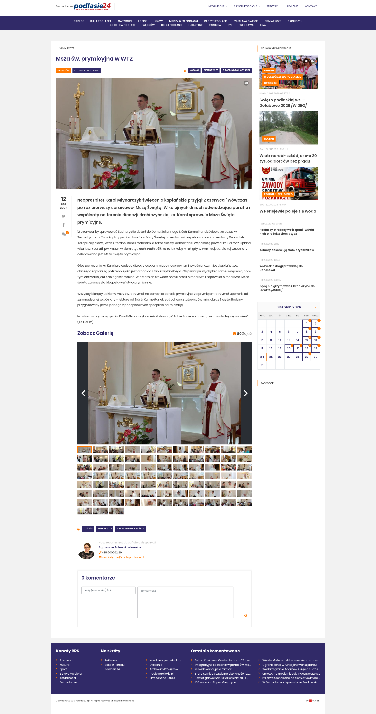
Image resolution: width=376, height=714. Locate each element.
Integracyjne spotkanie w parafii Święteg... (224, 665)
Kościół (63, 70)
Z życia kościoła (71, 674)
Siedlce (79, 21)
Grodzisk (270, 83)
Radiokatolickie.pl (162, 674)
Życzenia (156, 665)
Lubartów (195, 25)
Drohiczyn (294, 21)
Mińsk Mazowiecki (246, 21)
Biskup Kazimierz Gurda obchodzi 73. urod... (224, 660)
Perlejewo (285, 194)
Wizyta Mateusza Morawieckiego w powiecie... (291, 660)
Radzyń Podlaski (215, 21)
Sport (63, 669)
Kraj (263, 25)
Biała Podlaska (100, 21)
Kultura (65, 665)
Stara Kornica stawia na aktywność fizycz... (224, 674)
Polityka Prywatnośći (123, 700)
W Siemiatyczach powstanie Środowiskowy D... (291, 682)
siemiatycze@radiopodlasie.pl (122, 557)
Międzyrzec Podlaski (183, 21)
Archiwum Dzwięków (164, 669)
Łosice (142, 21)
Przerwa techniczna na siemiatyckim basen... (291, 678)
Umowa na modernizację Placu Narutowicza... (291, 674)
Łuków (158, 21)
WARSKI (316, 700)
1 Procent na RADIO (162, 678)
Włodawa (247, 25)
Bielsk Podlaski (171, 25)
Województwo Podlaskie (282, 76)
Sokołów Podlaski (123, 25)
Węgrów (149, 25)
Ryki (230, 25)
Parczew (215, 25)
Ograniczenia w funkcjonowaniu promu (289, 665)
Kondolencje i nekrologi (165, 660)
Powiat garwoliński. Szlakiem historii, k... (221, 678)
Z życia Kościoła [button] (246, 6)
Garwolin (125, 21)
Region (269, 70)
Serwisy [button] (272, 6)
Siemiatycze (64, 6)
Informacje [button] (216, 6)
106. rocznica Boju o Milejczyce (215, 682)
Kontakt (311, 6)
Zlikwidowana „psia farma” (213, 669)
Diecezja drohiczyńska (236, 70)
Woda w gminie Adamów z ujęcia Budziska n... (291, 669)
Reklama (292, 6)
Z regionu (66, 660)
